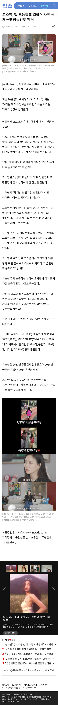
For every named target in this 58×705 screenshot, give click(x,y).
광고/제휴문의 (16, 685)
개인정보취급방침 (30, 685)
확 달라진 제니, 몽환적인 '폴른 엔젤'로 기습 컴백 (27, 618)
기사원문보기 (10, 633)
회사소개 (5, 685)
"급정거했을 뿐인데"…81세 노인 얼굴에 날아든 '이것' (29, 663)
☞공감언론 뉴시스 (12, 532)
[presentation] (3, 568)
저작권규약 (43, 685)
